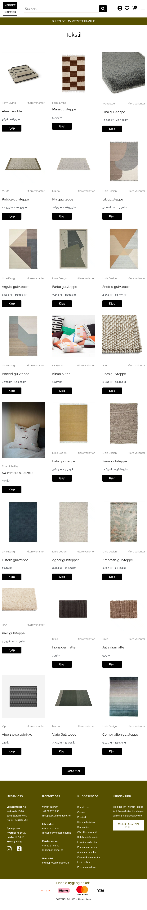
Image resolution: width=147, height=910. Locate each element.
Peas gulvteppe (114, 374)
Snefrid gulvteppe (116, 287)
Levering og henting (87, 842)
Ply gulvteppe (62, 199)
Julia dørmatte (113, 647)
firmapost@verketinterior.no (56, 815)
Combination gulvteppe (120, 734)
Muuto (5, 191)
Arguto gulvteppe (15, 287)
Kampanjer (83, 827)
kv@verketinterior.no (52, 850)
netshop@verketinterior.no (55, 862)
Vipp (4, 726)
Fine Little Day (10, 466)
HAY (104, 365)
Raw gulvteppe (13, 633)
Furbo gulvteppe (64, 287)
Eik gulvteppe (112, 199)
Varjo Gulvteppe (64, 734)
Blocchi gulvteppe (15, 374)
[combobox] (61, 8)
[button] (142, 9)
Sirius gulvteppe (114, 461)
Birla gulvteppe (63, 461)
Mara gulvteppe (64, 109)
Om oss (81, 812)
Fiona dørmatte (63, 647)
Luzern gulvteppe (15, 560)
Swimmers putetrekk (17, 473)
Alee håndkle (12, 111)
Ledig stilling (84, 862)
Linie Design (109, 191)
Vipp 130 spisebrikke (17, 734)
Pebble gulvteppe (15, 199)
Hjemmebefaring (86, 822)
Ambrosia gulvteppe (117, 560)
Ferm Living (9, 102)
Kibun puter (61, 374)
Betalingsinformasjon (88, 837)
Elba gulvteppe (113, 112)
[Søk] (103, 8)
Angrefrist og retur (86, 852)
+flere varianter (36, 102)
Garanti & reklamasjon (88, 857)
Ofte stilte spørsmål (87, 832)
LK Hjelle (57, 365)
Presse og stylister (86, 867)
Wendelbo (108, 103)
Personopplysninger (87, 847)
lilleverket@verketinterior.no (56, 832)
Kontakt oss (83, 807)
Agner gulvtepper (65, 560)
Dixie (55, 639)
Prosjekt (81, 817)
